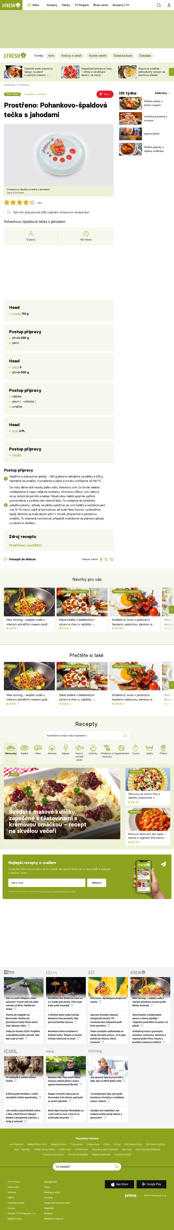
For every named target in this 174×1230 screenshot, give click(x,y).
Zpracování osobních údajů (57, 1203)
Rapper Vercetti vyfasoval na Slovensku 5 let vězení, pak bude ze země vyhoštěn (65, 1097)
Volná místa (13, 1187)
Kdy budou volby (133, 1144)
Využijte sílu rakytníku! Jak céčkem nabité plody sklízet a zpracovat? (106, 1114)
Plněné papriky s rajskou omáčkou (154, 149)
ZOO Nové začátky (155, 1144)
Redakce (48, 1213)
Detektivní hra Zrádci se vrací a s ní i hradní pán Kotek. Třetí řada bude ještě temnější (65, 1002)
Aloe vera (127, 1149)
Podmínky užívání (16, 1203)
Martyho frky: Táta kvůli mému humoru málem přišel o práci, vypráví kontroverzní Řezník (64, 1081)
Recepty (52, 5)
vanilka (16, 455)
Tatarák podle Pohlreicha (105, 1149)
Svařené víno (81, 1149)
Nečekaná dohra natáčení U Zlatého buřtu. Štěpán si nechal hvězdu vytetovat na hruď (65, 1035)
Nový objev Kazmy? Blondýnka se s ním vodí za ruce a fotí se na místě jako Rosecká (66, 1114)
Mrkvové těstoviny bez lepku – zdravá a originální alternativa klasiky (147, 837)
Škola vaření (100, 5)
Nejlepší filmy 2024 (37, 1144)
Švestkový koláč (123, 1154)
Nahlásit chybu (15, 1218)
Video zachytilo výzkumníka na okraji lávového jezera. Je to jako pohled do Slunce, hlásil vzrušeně (108, 1037)
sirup (15, 431)
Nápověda (49, 1208)
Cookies (11, 1208)
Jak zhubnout (16, 1144)
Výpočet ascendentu (53, 1154)
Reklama (12, 1192)
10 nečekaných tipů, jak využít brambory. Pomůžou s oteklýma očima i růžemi (107, 1097)
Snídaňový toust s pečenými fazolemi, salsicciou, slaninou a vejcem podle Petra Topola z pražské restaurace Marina (132, 622)
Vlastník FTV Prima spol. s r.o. (22, 1213)
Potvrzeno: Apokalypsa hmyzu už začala (108, 1000)
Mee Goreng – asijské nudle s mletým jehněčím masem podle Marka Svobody (27, 622)
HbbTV (11, 1197)
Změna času (93, 1144)
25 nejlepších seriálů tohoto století (21, 1079)
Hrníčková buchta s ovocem (155, 118)
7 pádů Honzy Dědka (44, 1149)
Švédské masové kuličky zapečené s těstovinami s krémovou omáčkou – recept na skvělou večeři (47, 821)
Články (66, 5)
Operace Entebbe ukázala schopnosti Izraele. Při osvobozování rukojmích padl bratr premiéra (106, 1020)
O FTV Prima (14, 1182)
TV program (76, 1144)
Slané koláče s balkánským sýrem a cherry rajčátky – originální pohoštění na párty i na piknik (79, 622)
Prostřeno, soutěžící (35, 94)
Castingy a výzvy (52, 1192)
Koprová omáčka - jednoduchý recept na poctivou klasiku (151, 72)
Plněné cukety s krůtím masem (153, 103)
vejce (15, 367)
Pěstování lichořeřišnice (147, 1149)
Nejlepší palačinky (101, 1154)
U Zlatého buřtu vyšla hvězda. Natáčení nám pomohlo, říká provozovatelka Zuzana (64, 1018)
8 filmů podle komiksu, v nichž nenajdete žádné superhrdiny (22, 1095)
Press (47, 1187)
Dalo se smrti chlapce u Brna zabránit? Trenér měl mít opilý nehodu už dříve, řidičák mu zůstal (22, 1003)
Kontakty (48, 1197)
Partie (106, 1144)
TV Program (81, 5)
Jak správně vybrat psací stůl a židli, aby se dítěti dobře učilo (106, 1079)
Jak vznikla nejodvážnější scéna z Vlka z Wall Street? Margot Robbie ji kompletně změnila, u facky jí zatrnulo (23, 1116)
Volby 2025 (65, 1149)
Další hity (161, 93)
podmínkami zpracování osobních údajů (57, 891)
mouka (16, 313)
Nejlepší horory (58, 1144)
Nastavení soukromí (53, 1218)
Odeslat (97, 882)
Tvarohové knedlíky (78, 1154)
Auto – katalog (22, 1149)
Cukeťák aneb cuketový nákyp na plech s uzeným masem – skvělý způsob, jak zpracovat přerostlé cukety (38, 76)
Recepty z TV (121, 5)
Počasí (117, 1144)
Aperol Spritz (152, 133)
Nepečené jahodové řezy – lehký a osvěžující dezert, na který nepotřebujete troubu (96, 73)
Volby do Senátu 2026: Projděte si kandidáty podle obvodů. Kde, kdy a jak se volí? (23, 1035)
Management (50, 1182)
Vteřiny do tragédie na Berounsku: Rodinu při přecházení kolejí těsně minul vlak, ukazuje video (22, 1020)
